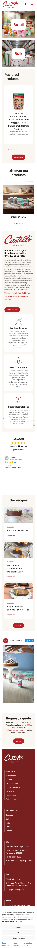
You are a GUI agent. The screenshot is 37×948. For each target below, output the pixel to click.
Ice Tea (9, 779)
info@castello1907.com (14, 730)
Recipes (9, 827)
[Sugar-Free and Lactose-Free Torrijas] (18, 591)
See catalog (18, 157)
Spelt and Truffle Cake (18, 530)
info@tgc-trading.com (15, 889)
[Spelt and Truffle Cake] (18, 515)
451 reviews (22, 446)
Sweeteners (11, 776)
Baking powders (12, 799)
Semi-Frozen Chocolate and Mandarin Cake (15, 568)
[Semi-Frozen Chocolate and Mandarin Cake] (18, 550)
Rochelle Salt (11, 795)
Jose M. (13, 457)
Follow (31, 640)
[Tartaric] (10, 4)
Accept (18, 927)
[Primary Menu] (31, 4)
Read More (11, 536)
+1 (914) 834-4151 (13, 857)
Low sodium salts (13, 787)
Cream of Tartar (12, 783)
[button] (34, 908)
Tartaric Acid (11, 791)
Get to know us (12, 310)
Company (10, 815)
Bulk (7, 819)
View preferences (18, 938)
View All (18, 625)
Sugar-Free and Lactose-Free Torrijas (18, 608)
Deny (18, 933)
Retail (8, 823)
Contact (18, 741)
